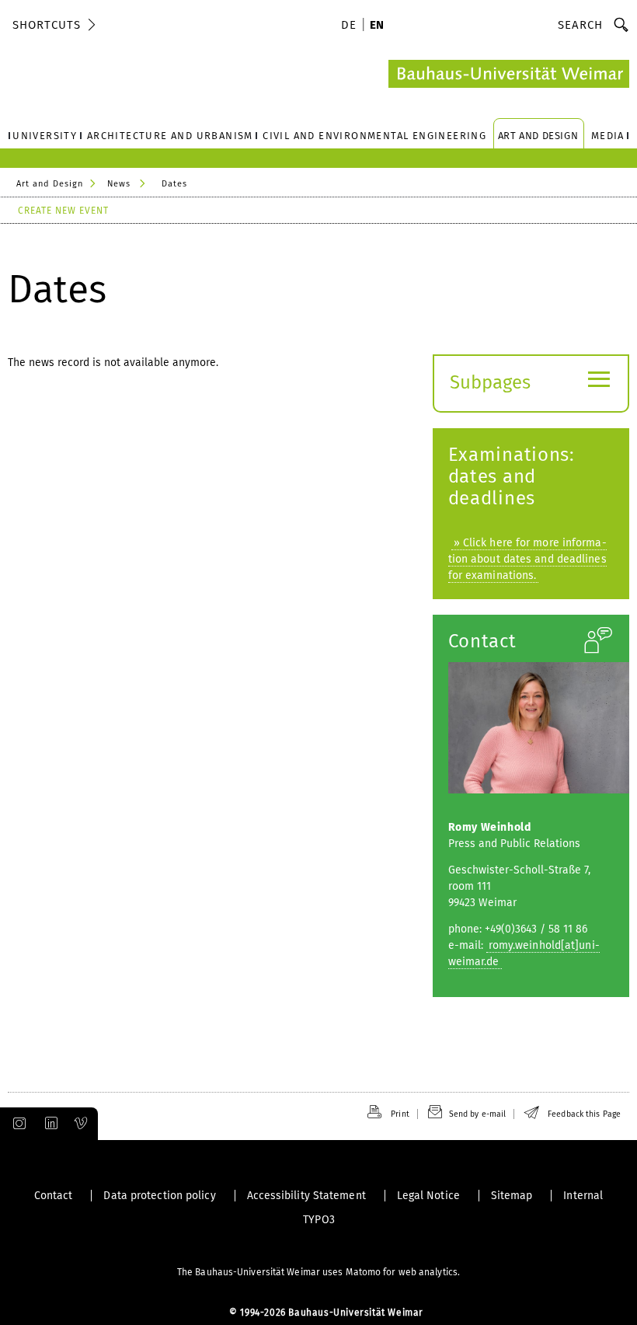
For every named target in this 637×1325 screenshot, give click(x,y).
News (119, 184)
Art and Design (49, 184)
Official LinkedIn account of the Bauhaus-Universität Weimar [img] (49, 1123)
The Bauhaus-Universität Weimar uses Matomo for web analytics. (318, 1272)
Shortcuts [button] (46, 25)
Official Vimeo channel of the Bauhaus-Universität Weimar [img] (81, 1123)
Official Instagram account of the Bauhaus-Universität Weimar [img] (16, 1123)
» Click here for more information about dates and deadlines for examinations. (527, 559)
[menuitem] (351, 26)
